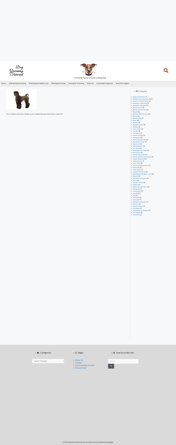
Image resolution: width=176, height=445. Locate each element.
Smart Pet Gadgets (122, 83)
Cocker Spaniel (138, 135)
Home (4, 83)
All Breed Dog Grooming (17, 83)
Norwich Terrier (138, 182)
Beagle (135, 112)
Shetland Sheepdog (139, 202)
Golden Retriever (138, 159)
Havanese (136, 167)
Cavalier (135, 131)
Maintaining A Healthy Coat (38, 83)
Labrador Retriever (139, 172)
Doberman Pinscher (139, 140)
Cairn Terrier (137, 129)
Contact (78, 363)
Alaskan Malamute (139, 97)
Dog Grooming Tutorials (84, 365)
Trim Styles (136, 212)
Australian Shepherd (139, 105)
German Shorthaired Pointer (142, 157)
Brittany (135, 122)
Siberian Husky (138, 206)
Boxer (135, 120)
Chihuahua (136, 133)
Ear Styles (136, 148)
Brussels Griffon (138, 125)
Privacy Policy (80, 368)
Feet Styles (136, 152)
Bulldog (135, 127)
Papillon (135, 185)
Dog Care (90, 83)
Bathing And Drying (58, 83)
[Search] (111, 366)
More (134, 180)
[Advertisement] (61, 30)
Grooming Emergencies (105, 83)
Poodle (135, 193)
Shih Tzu (135, 204)
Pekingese (136, 189)
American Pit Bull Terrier (140, 101)
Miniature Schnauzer (139, 178)
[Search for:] (123, 361)
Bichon (135, 116)
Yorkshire (136, 215)
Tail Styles (136, 208)
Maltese (135, 176)
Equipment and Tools (140, 150)
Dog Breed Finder (138, 142)
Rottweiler (136, 197)
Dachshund (136, 137)
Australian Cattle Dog (140, 103)
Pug (134, 195)
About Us (79, 360)
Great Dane (136, 163)
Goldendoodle (137, 161)
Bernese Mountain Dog (140, 114)
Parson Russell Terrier (140, 187)
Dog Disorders (137, 146)
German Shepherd (139, 155)
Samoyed (136, 200)
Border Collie (137, 118)
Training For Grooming (76, 83)
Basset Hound (137, 107)
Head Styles (137, 170)
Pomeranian (137, 191)
